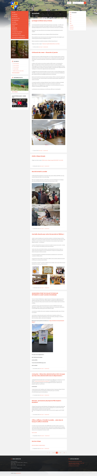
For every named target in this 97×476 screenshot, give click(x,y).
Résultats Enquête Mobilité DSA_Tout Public (51, 43)
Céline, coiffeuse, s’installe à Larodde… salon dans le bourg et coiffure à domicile (47, 421)
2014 (70, 14)
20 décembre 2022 (36, 166)
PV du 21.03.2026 (16, 67)
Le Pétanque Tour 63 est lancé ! (74, 465)
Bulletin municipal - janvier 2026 (18, 70)
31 (64, 452)
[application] (19, 103)
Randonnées (15, 24)
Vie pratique (15, 16)
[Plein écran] (25, 106)
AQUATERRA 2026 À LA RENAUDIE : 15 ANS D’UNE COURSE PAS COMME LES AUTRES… (76, 464)
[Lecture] (13, 106)
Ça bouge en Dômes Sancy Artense (42, 21)
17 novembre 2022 (36, 395)
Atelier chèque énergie (38, 156)
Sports (13, 26)
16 (58, 452)
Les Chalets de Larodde (17, 31)
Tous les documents (15, 72)
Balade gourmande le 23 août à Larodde (75, 461)
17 (60, 452)
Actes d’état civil (16, 18)
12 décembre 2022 (36, 287)
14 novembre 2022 (36, 414)
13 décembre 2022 (36, 228)
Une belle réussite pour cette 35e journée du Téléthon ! (48, 234)
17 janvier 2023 (35, 150)
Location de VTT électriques (18, 35)
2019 (70, 23)
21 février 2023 (35, 46)
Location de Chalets (16, 33)
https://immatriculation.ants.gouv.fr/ (42, 381)
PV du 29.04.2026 (16, 63)
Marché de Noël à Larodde (39, 171)
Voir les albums (15, 91)
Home (33, 16)
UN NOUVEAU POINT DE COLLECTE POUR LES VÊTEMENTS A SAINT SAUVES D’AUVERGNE (45, 294)
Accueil (13, 12)
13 (53, 452)
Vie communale (15, 20)
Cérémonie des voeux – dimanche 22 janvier (45, 52)
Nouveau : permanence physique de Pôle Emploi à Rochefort (46, 401)
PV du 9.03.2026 (15, 68)
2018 (70, 21)
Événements (14, 29)
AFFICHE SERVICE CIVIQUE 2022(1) (38, 445)
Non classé (40, 46)
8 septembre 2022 (36, 448)
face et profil (34, 432)
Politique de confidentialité (18, 37)
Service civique (36, 441)
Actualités (36, 16)
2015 (70, 16)
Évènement (72, 27)
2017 (70, 19)
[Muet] (24, 106)
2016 (70, 18)
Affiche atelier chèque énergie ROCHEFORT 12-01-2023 (52, 160)
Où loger (14, 22)
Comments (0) (45, 46)
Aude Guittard (18, 473)
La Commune (14, 14)
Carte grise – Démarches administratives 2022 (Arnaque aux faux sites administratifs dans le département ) (48, 375)
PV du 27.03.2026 (16, 65)
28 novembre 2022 (36, 368)
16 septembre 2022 (36, 435)
